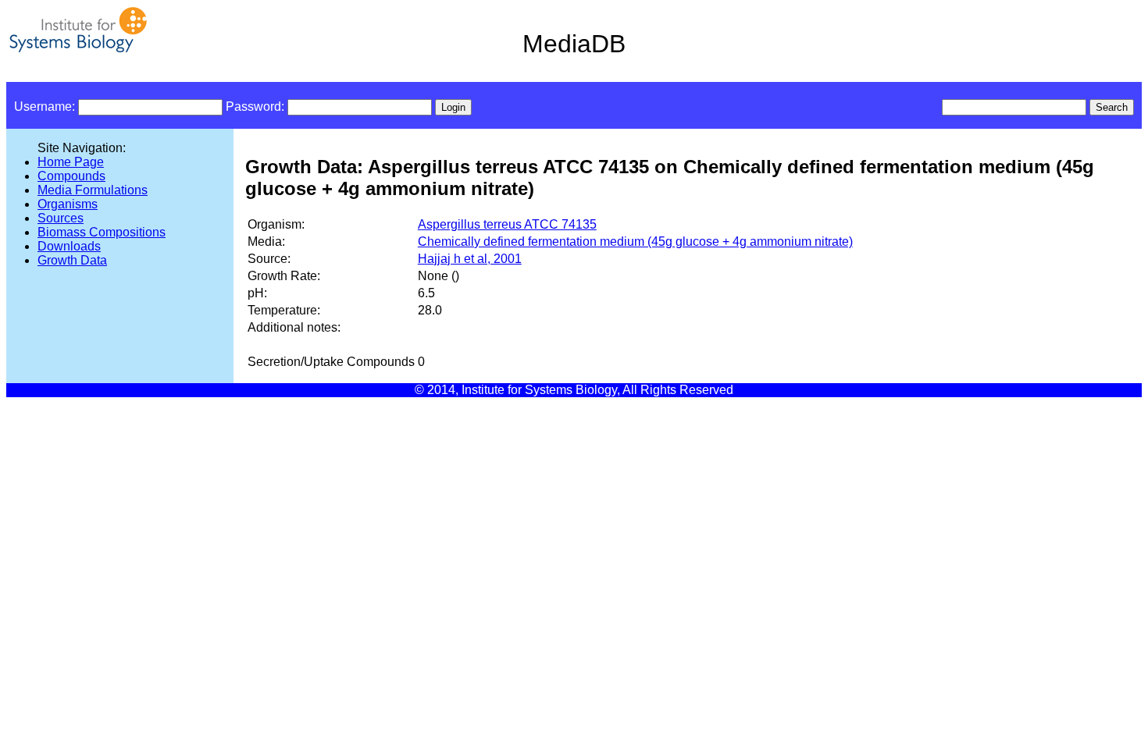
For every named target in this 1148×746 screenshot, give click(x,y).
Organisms (67, 204)
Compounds (71, 176)
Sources (60, 218)
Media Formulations (92, 190)
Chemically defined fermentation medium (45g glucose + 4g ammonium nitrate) (635, 241)
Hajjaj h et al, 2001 (470, 258)
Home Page (70, 162)
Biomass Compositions (101, 232)
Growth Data (72, 260)
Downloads (69, 246)
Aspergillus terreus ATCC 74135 (507, 224)
